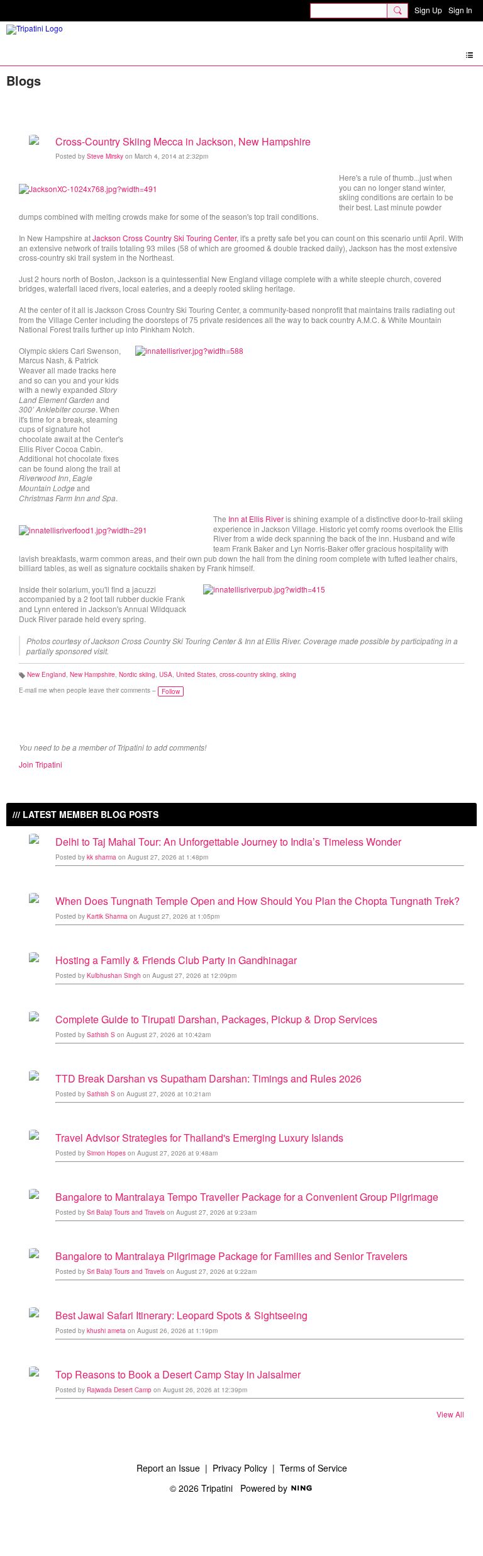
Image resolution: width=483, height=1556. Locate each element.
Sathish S (101, 1034)
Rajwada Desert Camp (119, 1389)
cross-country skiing (247, 674)
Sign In (460, 9)
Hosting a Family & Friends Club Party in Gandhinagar (176, 960)
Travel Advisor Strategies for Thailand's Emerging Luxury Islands (199, 1137)
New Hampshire (92, 674)
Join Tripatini (40, 764)
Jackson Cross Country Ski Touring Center (164, 237)
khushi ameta (106, 1330)
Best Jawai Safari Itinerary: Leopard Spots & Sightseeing (181, 1315)
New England (46, 674)
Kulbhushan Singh (114, 975)
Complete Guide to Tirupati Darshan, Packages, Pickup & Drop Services (216, 1019)
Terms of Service (313, 1468)
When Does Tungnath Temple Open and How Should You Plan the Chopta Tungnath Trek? (257, 901)
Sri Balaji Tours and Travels (126, 1212)
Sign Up (428, 9)
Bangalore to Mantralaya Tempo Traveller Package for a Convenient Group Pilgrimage (246, 1197)
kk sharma (101, 857)
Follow (171, 691)
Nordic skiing (137, 674)
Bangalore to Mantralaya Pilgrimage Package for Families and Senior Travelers (231, 1256)
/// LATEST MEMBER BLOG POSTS (85, 814)
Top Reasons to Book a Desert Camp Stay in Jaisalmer (178, 1374)
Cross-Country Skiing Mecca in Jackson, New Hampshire (183, 141)
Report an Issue (168, 1468)
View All (450, 1414)
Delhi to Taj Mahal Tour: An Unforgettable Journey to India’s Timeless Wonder (228, 841)
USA (165, 674)
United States (196, 674)
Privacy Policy (240, 1468)
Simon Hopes (106, 1153)
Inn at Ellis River (256, 518)
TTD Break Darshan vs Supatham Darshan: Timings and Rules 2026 (208, 1078)
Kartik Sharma (107, 916)
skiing (288, 674)
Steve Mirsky (105, 156)
